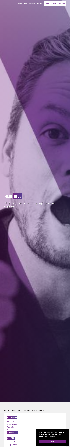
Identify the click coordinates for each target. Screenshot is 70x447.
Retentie (10, 427)
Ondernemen (12, 424)
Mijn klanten (32, 3)
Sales (9, 430)
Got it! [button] (52, 441)
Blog (25, 3)
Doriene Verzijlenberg (15, 442)
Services (20, 3)
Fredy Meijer (12, 445)
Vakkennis (11, 433)
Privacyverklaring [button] (49, 436)
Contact (39, 3)
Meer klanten (12, 421)
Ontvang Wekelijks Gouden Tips (55, 3)
